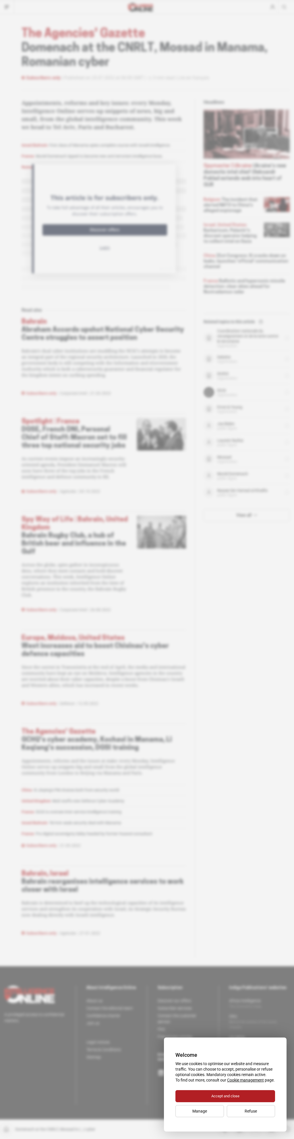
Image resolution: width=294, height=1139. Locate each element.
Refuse (251, 1111)
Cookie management (245, 1080)
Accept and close (225, 1096)
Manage (199, 1111)
